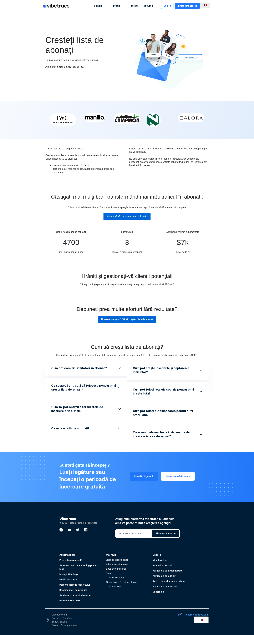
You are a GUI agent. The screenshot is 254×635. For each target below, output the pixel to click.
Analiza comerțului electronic (75, 595)
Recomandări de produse (73, 590)
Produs (116, 5)
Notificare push (67, 579)
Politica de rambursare (164, 586)
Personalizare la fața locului (74, 584)
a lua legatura (159, 560)
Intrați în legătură (143, 476)
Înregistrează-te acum (178, 476)
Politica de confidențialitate (167, 570)
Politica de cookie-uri (164, 575)
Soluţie (98, 5)
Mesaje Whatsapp (69, 574)
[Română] (204, 5)
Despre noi (158, 591)
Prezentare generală (70, 560)
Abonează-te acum (165, 533)
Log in (167, 5)
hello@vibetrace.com (197, 614)
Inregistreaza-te (187, 5)
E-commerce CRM (69, 600)
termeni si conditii (162, 565)
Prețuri (134, 5)
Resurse (148, 5)
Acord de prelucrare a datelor (169, 581)
